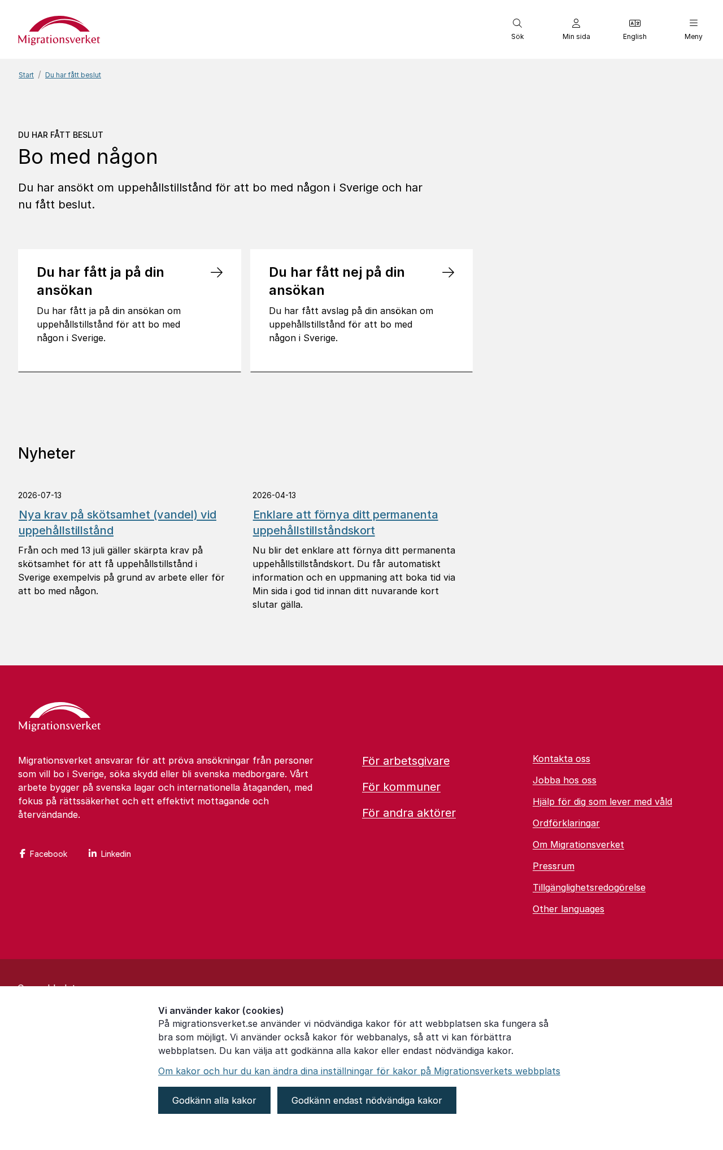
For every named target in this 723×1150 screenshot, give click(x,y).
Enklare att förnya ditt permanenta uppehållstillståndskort (345, 522)
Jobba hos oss (564, 780)
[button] (517, 29)
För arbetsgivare (406, 761)
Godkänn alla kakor (214, 1100)
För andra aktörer (409, 813)
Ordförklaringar (566, 823)
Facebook (48, 854)
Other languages (568, 908)
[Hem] (59, 717)
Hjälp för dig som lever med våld (602, 801)
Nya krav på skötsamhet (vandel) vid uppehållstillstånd (117, 522)
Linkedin (116, 854)
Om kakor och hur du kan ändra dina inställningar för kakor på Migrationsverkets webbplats (359, 1071)
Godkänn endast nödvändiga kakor (366, 1100)
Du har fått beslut (73, 75)
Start (26, 75)
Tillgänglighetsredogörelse (589, 887)
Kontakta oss (561, 758)
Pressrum (553, 866)
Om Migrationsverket (578, 844)
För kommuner (401, 787)
